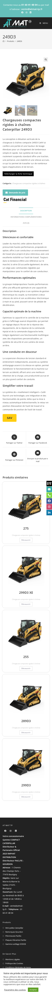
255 (26, 657)
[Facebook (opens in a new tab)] (22, 12)
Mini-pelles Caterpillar (14, 928)
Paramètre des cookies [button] (15, 990)
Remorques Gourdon (14, 932)
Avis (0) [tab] (26, 223)
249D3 (19, 41)
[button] (46, 59)
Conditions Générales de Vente (18, 967)
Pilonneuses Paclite (13, 936)
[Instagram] (10, 831)
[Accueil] (3, 41)
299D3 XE (26, 592)
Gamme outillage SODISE (15, 944)
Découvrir (26, 540)
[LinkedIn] (16, 831)
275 (26, 528)
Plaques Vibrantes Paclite (15, 940)
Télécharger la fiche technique (18, 173)
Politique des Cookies (14, 963)
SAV (9, 418)
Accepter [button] (33, 989)
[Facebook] (5, 831)
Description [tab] (26, 211)
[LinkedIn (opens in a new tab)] (30, 12)
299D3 (26, 785)
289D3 (26, 721)
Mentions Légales (12, 959)
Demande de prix (17, 192)
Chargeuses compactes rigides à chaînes (28, 183)
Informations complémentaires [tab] (26, 217)
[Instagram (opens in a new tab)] (26, 12)
